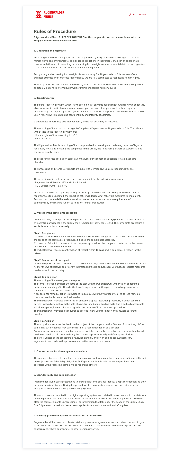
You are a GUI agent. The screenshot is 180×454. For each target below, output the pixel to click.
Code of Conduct (40, 443)
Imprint (70, 443)
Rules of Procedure (83, 443)
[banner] (50, 14)
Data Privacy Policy (57, 443)
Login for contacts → (136, 14)
